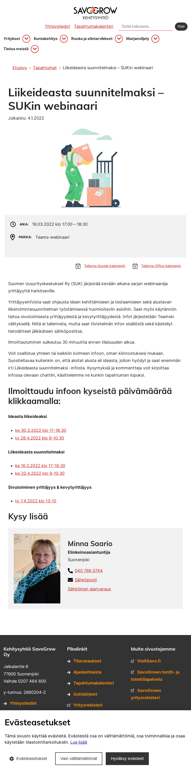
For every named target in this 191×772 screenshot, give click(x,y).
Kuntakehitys (46, 38)
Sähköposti (86, 579)
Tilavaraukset (87, 660)
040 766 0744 (89, 570)
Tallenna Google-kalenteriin (104, 266)
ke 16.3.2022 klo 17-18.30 (40, 465)
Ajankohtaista (87, 672)
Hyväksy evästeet (127, 758)
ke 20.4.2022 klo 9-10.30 (40, 473)
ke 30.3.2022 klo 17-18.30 (40, 430)
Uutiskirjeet (85, 694)
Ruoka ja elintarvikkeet (92, 38)
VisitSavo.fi (149, 660)
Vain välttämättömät (78, 758)
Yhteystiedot (57, 26)
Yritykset (11, 38)
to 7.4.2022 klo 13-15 (35, 500)
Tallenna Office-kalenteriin (161, 266)
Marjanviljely (137, 38)
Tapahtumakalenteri (93, 26)
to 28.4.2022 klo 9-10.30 (39, 438)
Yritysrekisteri (87, 705)
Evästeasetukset (31, 758)
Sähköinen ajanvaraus (89, 588)
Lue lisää (78, 742)
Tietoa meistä (15, 49)
